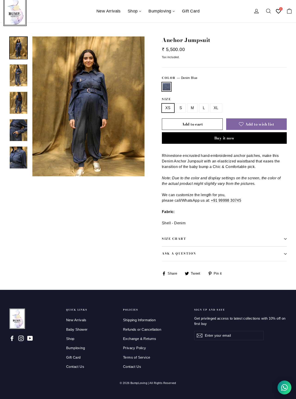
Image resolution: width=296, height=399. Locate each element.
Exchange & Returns (139, 339)
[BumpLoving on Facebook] (12, 338)
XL (216, 108)
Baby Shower (76, 329)
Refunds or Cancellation (142, 329)
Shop (70, 339)
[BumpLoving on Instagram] (21, 338)
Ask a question (179, 253)
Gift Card (73, 357)
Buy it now (224, 138)
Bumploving (75, 348)
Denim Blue (166, 86)
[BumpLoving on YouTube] (30, 338)
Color (179, 78)
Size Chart (174, 239)
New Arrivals (76, 320)
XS (168, 108)
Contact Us (75, 367)
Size (166, 99)
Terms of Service (136, 357)
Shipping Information (139, 320)
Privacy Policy (134, 348)
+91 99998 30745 (226, 200)
